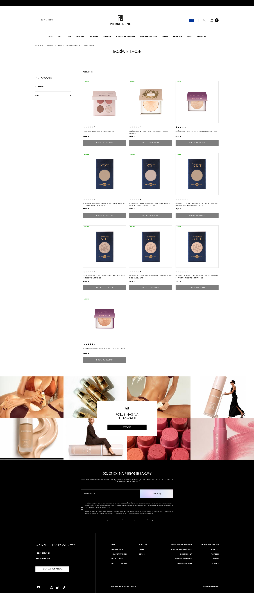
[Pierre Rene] (119, 20)
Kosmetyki (50, 45)
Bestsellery (215, 549)
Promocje (215, 554)
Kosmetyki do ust (186, 554)
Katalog (142, 554)
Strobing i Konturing (73, 45)
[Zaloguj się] (204, 20)
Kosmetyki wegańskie (184, 563)
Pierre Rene (39, 45)
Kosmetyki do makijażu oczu (181, 549)
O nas (113, 544)
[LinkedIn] (57, 587)
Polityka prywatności (119, 554)
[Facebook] (45, 587)
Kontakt (141, 549)
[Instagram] (51, 587)
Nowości (215, 563)
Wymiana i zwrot (117, 559)
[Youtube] (38, 587)
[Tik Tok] (64, 587)
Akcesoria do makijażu (210, 544)
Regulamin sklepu (117, 549)
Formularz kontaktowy (52, 569)
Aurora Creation (130, 586)
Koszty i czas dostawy (119, 563)
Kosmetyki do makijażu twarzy (181, 544)
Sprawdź (127, 427)
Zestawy (216, 559)
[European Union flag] (191, 20)
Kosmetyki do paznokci (183, 559)
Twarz (60, 45)
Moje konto (143, 544)
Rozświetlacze (89, 45)
